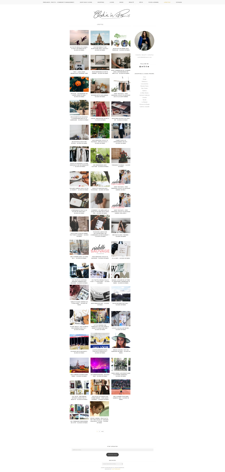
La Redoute (144, 102)
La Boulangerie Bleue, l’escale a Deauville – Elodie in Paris (100, 351)
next (102, 431)
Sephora (144, 90)
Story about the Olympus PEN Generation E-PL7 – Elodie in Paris (79, 328)
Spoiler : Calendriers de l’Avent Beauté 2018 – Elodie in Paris (79, 95)
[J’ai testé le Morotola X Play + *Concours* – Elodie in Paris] (100, 272)
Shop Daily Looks (86, 2)
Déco (141, 2)
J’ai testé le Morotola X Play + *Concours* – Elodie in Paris (100, 281)
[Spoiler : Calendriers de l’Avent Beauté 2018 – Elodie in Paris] (79, 86)
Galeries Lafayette (144, 106)
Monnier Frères (145, 86)
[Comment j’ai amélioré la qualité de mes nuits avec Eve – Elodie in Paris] (100, 202)
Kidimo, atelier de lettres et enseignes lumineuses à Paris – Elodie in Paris (121, 281)
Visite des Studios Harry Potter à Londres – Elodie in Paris (79, 235)
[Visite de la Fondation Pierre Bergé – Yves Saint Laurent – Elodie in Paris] (100, 389)
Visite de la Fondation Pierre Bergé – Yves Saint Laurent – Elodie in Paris (100, 398)
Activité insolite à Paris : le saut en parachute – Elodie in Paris (79, 48)
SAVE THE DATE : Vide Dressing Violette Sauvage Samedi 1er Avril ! (120, 212)
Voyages (179, 2)
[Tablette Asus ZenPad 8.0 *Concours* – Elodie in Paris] (79, 294)
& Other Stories (144, 93)
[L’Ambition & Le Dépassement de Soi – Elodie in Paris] (121, 132)
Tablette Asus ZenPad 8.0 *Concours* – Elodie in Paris (79, 303)
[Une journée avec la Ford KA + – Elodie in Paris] (79, 249)
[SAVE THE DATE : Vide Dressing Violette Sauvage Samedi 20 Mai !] (121, 179)
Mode (121, 2)
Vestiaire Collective (145, 95)
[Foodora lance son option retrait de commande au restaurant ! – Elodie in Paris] (100, 224)
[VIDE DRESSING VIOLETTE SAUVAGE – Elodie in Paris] (100, 249)
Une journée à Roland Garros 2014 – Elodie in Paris (121, 398)
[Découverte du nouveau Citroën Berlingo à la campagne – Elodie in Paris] (79, 109)
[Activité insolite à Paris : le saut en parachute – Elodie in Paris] (79, 39)
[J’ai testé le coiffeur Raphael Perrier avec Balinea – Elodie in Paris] (79, 272)
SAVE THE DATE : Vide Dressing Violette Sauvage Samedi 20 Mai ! (120, 188)
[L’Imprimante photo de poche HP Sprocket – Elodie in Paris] (79, 202)
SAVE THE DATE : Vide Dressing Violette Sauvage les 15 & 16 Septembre (120, 95)
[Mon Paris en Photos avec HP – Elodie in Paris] (121, 111)
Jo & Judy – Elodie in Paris (121, 258)
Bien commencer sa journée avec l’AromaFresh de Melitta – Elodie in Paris (120, 72)
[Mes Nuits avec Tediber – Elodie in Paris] (121, 227)
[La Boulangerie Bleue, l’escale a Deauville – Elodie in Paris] (100, 342)
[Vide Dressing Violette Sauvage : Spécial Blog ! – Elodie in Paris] (100, 132)
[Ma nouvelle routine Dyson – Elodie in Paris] (79, 134)
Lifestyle (167, 2)
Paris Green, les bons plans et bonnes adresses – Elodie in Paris (121, 375)
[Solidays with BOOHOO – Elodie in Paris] (79, 343)
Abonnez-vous (112, 454)
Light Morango (116, 469)
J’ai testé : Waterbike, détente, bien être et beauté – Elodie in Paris (79, 398)
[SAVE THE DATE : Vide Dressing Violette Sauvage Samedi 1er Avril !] (121, 202)
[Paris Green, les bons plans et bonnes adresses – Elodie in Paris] (121, 365)
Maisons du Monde (145, 104)
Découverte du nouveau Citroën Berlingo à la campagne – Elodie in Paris (79, 118)
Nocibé (144, 99)
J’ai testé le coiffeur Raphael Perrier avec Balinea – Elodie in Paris (79, 281)
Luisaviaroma (144, 83)
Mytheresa (144, 81)
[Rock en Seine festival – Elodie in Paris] (121, 295)
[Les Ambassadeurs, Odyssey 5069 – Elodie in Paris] (100, 367)
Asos (144, 77)
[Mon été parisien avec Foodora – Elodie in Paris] (100, 180)
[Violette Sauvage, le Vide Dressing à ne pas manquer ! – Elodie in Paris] (79, 156)
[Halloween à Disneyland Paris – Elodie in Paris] (79, 367)
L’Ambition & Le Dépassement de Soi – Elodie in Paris (121, 142)
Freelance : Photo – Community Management (58, 2)
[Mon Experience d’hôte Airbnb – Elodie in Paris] (100, 64)
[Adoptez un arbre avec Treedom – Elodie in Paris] (121, 41)
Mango (144, 79)
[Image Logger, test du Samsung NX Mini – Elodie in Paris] (121, 342)
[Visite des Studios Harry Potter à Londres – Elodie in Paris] (79, 226)
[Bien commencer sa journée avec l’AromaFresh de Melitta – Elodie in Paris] (121, 62)
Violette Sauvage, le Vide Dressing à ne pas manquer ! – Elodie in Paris (79, 165)
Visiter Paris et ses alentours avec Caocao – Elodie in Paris (100, 48)
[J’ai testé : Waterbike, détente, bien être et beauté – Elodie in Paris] (79, 389)
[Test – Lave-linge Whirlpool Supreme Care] (79, 64)
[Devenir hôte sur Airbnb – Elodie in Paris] (100, 87)
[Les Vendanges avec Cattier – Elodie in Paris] (100, 157)
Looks (112, 2)
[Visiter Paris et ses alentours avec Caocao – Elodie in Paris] (100, 39)
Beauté (131, 2)
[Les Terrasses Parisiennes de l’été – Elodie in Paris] (79, 413)
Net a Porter (144, 88)
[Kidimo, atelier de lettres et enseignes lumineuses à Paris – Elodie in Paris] (121, 272)
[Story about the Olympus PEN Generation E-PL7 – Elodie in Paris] (79, 319)
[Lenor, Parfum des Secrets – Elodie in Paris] (100, 111)
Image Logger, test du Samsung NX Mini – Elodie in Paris (120, 351)
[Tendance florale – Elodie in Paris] (121, 157)
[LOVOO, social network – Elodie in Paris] (121, 320)
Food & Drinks (154, 2)
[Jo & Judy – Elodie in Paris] (121, 250)
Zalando (144, 97)
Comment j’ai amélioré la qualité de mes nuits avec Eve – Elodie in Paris (100, 212)
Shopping (101, 2)
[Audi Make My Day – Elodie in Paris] (100, 295)
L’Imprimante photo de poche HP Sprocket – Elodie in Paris (79, 212)
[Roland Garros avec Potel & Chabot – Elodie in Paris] (79, 180)
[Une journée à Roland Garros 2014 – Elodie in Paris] (121, 389)
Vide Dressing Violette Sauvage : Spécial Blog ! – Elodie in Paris (100, 142)
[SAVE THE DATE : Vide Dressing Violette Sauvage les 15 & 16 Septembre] (121, 86)
